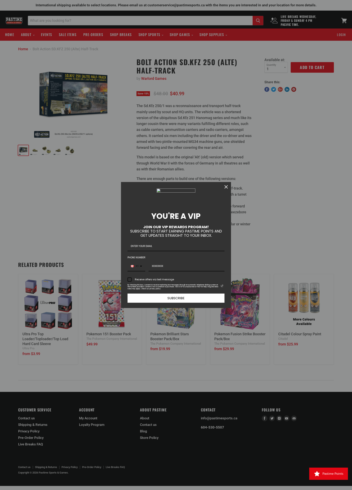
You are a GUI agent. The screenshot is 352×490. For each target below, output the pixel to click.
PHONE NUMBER (136, 257)
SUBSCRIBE (176, 298)
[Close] (226, 187)
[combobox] (136, 266)
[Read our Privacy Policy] (222, 285)
